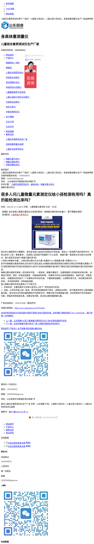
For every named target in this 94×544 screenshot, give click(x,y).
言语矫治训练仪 (13, 102)
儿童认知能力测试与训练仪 (17, 97)
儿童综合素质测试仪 (15, 73)
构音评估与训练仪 (14, 87)
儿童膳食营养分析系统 (15, 92)
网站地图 (10, 14)
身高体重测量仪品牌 (15, 144)
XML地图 (10, 9)
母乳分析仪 (11, 107)
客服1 (28, 443)
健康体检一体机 (13, 63)
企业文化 (10, 127)
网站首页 (10, 55)
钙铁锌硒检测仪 (13, 165)
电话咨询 (10, 433)
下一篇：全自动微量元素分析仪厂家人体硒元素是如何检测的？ (33, 324)
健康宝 (9, 68)
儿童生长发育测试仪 (15, 149)
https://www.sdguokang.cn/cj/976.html (30, 308)
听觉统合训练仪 (13, 77)
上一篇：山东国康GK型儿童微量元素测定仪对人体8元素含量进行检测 (36, 321)
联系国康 (10, 4)
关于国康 (10, 117)
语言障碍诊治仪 (13, 82)
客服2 (28, 446)
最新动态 (10, 134)
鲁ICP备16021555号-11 (18, 412)
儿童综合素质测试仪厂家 (16, 139)
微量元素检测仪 (13, 162)
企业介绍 (10, 122)
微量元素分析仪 (13, 159)
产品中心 (10, 58)
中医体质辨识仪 (13, 112)
